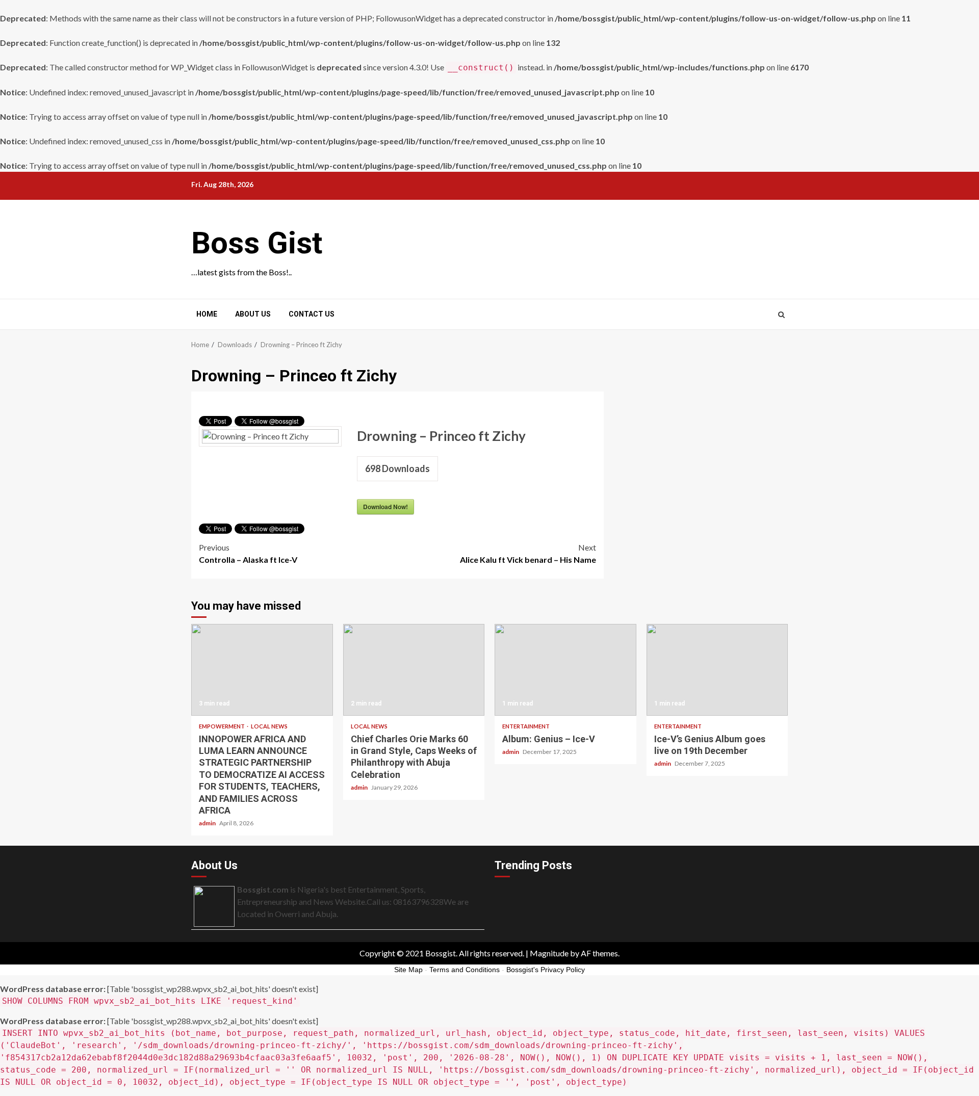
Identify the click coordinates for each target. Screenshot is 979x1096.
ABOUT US (253, 314)
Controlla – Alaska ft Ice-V (248, 553)
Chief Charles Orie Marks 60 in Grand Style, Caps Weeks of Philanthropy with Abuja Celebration (414, 670)
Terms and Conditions (464, 969)
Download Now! (385, 506)
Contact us (311, 314)
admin (208, 823)
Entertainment (526, 726)
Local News (269, 726)
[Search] (781, 314)
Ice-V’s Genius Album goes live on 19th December (717, 670)
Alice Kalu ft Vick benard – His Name (528, 553)
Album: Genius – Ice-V (565, 670)
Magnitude (549, 953)
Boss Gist (256, 243)
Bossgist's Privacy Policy (545, 969)
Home (206, 314)
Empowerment (222, 726)
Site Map (408, 969)
